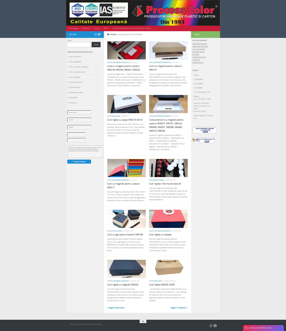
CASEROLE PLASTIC (199, 57)
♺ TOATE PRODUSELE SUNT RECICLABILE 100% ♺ (132, 28)
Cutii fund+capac (113, 116)
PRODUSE (85, 28)
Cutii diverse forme (156, 180)
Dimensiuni (73, 103)
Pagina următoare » (179, 307)
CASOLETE (196, 60)
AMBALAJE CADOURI (199, 44)
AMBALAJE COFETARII (200, 47)
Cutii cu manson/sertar (77, 72)
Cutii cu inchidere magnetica (118, 62)
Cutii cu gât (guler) (114, 231)
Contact (97, 28)
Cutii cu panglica (74, 77)
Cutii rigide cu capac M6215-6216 (124, 119)
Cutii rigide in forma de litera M (165, 183)
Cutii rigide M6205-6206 (162, 284)
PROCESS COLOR (198, 52)
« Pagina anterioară (115, 307)
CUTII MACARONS (198, 49)
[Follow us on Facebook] (99, 34)
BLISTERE (195, 55)
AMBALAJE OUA (198, 63)
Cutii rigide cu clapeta (160, 234)
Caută (69, 41)
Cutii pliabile (73, 98)
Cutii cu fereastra (75, 57)
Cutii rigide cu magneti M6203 (122, 284)
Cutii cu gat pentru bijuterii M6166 (125, 234)
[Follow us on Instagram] (95, 34)
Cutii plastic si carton (76, 92)
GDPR (105, 28)
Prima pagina (74, 28)
